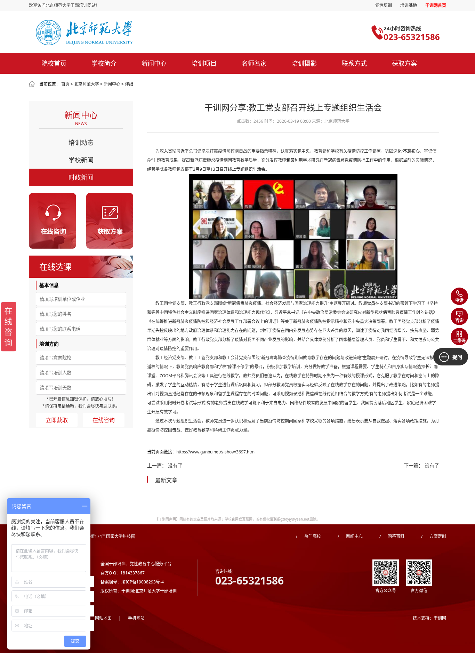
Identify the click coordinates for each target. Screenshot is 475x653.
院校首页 (53, 63)
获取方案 (404, 63)
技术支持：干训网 (429, 618)
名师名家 (254, 63)
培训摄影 (304, 63)
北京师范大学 (86, 84)
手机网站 (132, 618)
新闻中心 (154, 63)
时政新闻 (81, 177)
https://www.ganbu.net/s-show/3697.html (216, 452)
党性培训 (383, 5)
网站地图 (99, 618)
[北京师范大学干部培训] (120, 33)
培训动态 (81, 142)
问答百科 (391, 536)
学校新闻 (81, 160)
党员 (290, 160)
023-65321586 (412, 36)
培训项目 (204, 63)
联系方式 (354, 63)
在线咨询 (103, 420)
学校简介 (103, 63)
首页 (65, 84)
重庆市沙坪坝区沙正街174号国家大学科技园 (94, 536)
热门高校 (308, 536)
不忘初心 (411, 151)
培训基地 (408, 5)
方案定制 (433, 536)
